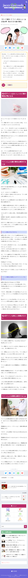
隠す (10, 85)
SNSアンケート (8, 515)
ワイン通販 (8, 511)
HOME (15, 571)
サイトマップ (20, 520)
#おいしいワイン (6, 562)
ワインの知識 (10, 477)
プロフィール (20, 515)
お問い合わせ (8, 520)
